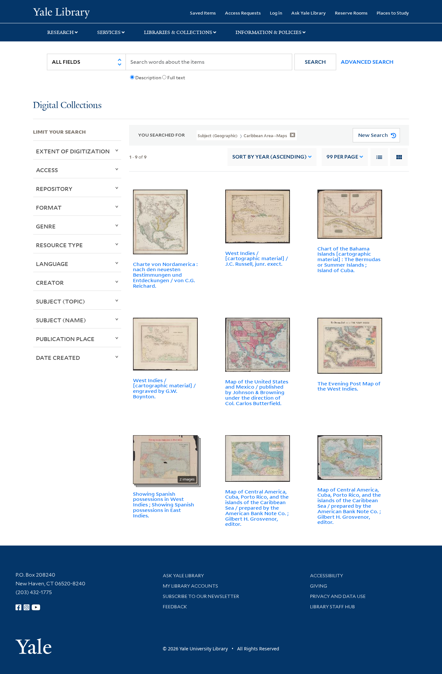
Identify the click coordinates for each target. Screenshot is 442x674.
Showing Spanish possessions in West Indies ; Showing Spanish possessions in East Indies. (163, 505)
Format (48, 207)
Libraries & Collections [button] (178, 32)
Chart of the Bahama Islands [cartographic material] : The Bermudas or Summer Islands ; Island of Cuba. (349, 259)
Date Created (58, 357)
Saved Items (203, 13)
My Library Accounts (190, 586)
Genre (46, 226)
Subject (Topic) (60, 301)
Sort (269, 157)
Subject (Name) (61, 320)
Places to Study (393, 13)
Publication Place (65, 339)
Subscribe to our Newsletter (201, 596)
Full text (176, 77)
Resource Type (59, 245)
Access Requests (243, 13)
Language (52, 264)
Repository (54, 189)
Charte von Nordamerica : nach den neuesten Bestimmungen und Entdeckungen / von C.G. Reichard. (165, 275)
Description (148, 77)
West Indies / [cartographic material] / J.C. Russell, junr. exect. (256, 258)
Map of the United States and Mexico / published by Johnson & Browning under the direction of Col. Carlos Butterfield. (256, 392)
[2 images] (165, 458)
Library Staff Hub (332, 606)
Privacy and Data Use (338, 596)
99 (342, 157)
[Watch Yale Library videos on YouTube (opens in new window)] (36, 607)
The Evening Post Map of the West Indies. (349, 386)
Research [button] (60, 32)
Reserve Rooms (351, 13)
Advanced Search (367, 62)
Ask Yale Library (308, 13)
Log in (276, 13)
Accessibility (326, 575)
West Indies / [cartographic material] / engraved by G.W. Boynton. (164, 388)
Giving (318, 586)
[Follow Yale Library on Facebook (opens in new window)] (18, 607)
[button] (315, 62)
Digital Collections (67, 106)
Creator (50, 282)
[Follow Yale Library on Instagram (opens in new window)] (26, 607)
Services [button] (109, 32)
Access (47, 170)
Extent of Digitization (73, 151)
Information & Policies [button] (269, 32)
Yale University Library (61, 12)
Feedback (175, 606)
